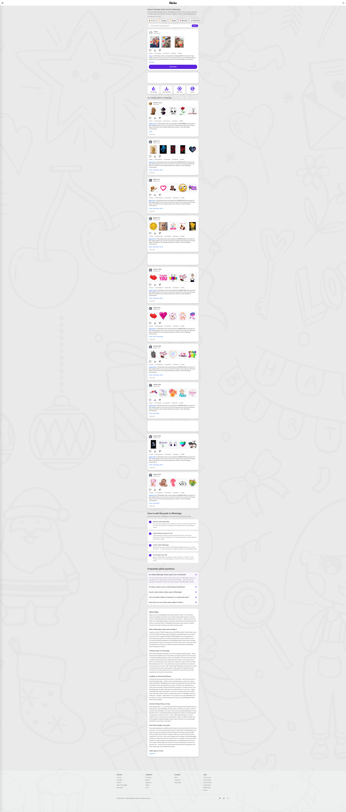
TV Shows (148, 777)
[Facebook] (219, 798)
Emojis (147, 785)
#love (161, 170)
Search (195, 25)
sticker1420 (152, 457)
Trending (119, 780)
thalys (150, 56)
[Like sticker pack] (150, 50)
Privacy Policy (207, 780)
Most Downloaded (122, 785)
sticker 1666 (152, 290)
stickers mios (152, 123)
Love (147, 787)
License (205, 790)
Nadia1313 (152, 239)
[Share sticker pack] (160, 50)
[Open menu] (2, 3)
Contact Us (177, 780)
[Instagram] (223, 798)
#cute (150, 131)
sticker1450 (152, 367)
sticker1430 (152, 405)
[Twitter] (227, 798)
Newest (119, 782)
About (176, 777)
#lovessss (152, 62)
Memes (148, 780)
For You (119, 777)
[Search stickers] (343, 3)
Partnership (177, 782)
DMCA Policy (206, 787)
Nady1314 (152, 200)
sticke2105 (152, 328)
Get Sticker (173, 67)
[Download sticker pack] (155, 50)
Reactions (148, 782)
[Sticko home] (173, 3)
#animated (156, 170)
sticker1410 (152, 495)
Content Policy (207, 782)
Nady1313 (152, 162)
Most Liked (120, 787)
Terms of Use (207, 777)
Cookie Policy (207, 785)
